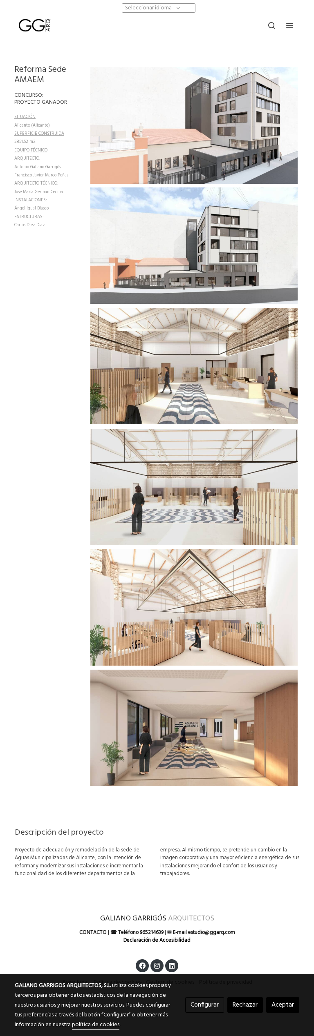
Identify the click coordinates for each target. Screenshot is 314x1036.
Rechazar (245, 1005)
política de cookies (95, 1024)
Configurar (205, 1005)
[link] (34, 25)
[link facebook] (142, 965)
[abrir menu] (289, 25)
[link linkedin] (172, 965)
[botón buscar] (271, 25)
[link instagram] (157, 965)
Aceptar (282, 1005)
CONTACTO (93, 932)
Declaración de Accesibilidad (157, 940)
